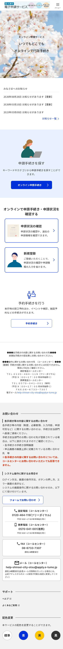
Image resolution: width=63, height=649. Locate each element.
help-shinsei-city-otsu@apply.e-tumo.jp (37, 392)
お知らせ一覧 (49, 118)
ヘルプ (5, 598)
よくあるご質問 (9, 605)
